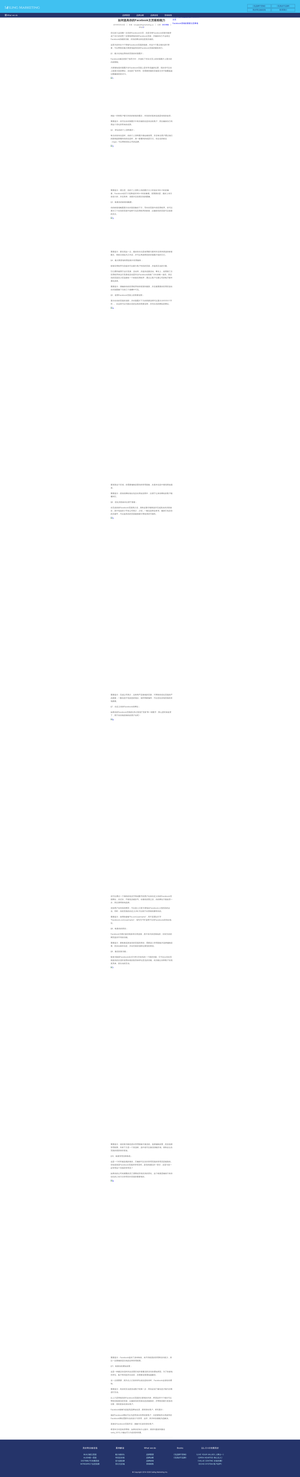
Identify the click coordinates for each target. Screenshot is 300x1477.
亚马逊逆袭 (120, 1461)
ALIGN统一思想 (90, 1457)
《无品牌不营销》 (259, 6)
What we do (12, 15)
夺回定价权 (120, 1457)
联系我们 (283, 10)
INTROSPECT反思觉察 (90, 1464)
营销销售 (168, 15)
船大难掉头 (120, 1454)
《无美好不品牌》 (283, 6)
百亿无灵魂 (120, 1464)
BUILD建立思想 (90, 1454)
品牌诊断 (140, 15)
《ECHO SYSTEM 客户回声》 (210, 1464)
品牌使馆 (154, 15)
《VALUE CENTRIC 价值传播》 (210, 1461)
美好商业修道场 (259, 10)
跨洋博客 (165, 25)
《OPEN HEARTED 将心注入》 (210, 1457)
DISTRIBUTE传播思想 (90, 1461)
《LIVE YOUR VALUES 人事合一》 (210, 1454)
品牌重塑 (126, 15)
